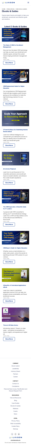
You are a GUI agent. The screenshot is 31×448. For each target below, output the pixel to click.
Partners (15, 374)
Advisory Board (15, 371)
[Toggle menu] (28, 2)
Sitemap (15, 429)
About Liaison (15, 366)
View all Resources (15, 398)
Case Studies (15, 403)
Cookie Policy (15, 426)
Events (16, 411)
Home (3, 9)
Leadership (15, 368)
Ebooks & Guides (15, 406)
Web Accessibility (15, 423)
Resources (10, 9)
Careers (15, 376)
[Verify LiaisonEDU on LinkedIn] (19, 434)
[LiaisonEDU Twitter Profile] (12, 434)
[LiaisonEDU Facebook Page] (15, 434)
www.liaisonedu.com (15, 440)
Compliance (15, 386)
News (15, 414)
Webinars (15, 408)
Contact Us (15, 383)
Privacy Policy (15, 421)
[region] (15, 181)
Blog (15, 400)
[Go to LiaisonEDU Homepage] (6, 2)
